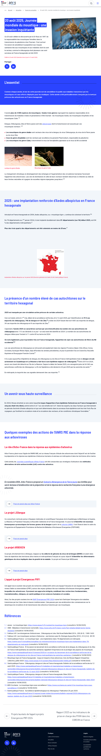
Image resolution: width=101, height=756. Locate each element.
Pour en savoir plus (20, 539)
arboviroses (46, 124)
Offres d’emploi (52, 746)
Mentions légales (88, 736)
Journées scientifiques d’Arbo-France (30, 462)
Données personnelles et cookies (89, 741)
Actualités (18, 10)
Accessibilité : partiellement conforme (87, 747)
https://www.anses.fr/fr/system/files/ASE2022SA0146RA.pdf (47, 661)
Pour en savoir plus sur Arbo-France (26, 504)
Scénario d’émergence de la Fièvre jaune (60, 482)
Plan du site (51, 749)
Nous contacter (52, 742)
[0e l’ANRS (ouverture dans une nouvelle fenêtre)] (7, 742)
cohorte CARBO (67, 524)
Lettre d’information (53, 736)
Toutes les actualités (30, 10)
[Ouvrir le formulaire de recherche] (91, 3)
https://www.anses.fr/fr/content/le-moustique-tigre (47, 625)
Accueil (10, 10)
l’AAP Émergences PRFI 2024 (43, 599)
